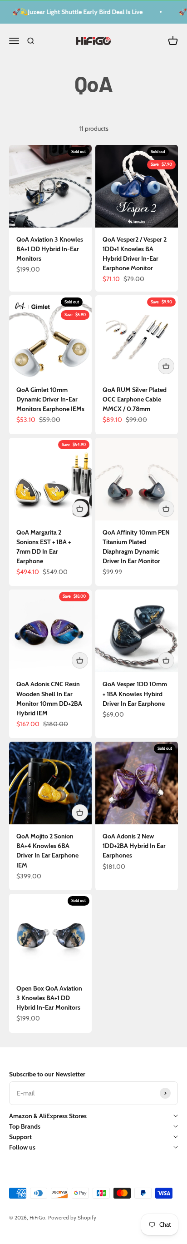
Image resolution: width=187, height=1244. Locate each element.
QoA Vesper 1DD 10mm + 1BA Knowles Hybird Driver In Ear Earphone (135, 693)
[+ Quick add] (166, 366)
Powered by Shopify (72, 1217)
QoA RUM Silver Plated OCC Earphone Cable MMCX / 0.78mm (135, 399)
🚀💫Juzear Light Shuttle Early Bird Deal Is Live (75, 12)
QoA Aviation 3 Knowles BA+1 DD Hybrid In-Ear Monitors (49, 249)
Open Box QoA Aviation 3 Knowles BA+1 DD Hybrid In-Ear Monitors (49, 997)
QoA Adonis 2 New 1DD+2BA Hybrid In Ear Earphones (134, 845)
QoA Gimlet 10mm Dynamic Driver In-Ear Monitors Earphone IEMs (50, 399)
